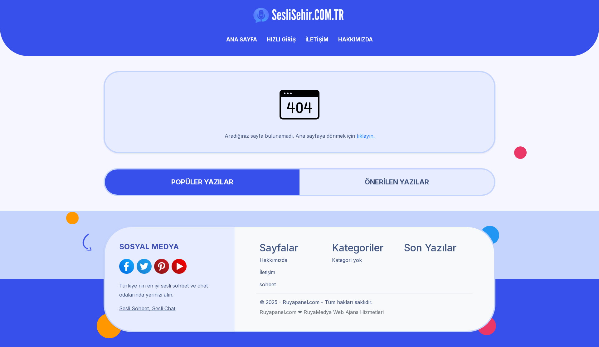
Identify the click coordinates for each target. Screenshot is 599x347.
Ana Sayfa (241, 39)
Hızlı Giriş (281, 39)
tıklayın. (366, 136)
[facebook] (128, 266)
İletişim (317, 39)
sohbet (268, 284)
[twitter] (145, 266)
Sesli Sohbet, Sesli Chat (147, 308)
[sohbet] (299, 15)
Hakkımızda (355, 39)
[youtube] (179, 266)
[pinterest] (163, 266)
